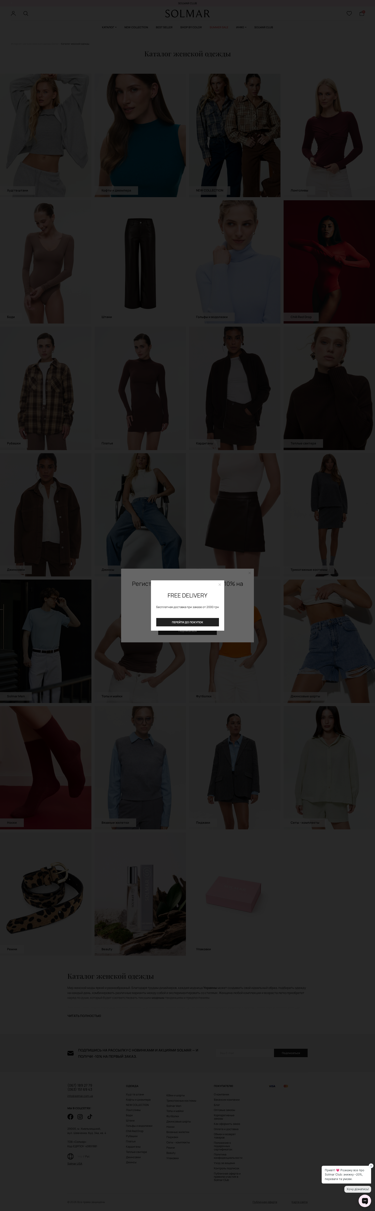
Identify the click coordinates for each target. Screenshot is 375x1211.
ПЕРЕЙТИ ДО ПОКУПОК (187, 622)
